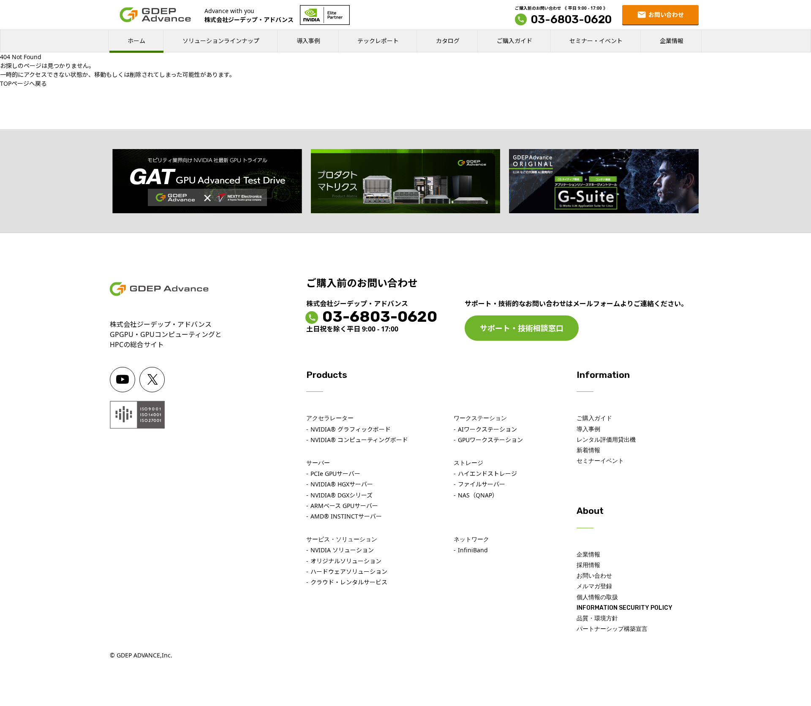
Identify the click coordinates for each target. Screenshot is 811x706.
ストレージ (468, 463)
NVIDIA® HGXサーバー (341, 484)
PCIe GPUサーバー (335, 474)
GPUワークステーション (490, 440)
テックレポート (378, 41)
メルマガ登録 (594, 586)
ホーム (136, 41)
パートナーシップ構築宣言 (612, 629)
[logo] (155, 15)
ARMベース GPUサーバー (344, 506)
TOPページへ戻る (23, 83)
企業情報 (671, 41)
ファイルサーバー (481, 484)
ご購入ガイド (514, 41)
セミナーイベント (600, 460)
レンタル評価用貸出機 (606, 439)
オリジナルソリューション (345, 561)
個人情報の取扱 (597, 597)
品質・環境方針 (597, 618)
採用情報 (588, 565)
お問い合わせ (594, 575)
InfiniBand (473, 550)
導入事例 (308, 41)
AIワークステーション (487, 429)
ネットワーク (471, 539)
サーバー (318, 463)
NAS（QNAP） (478, 495)
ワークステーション (480, 418)
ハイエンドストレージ (487, 474)
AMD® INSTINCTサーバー (346, 516)
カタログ (448, 41)
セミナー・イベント (596, 41)
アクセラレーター (330, 418)
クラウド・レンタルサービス (348, 582)
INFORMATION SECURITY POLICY (624, 607)
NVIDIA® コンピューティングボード (359, 440)
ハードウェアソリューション (348, 572)
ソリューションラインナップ (220, 41)
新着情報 (588, 450)
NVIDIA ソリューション (342, 550)
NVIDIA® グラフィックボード (350, 429)
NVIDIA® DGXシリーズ (341, 495)
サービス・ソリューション (341, 539)
